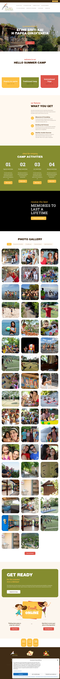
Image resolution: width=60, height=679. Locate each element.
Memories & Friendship (42, 117)
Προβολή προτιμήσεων (51, 674)
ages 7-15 (30, 84)
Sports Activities (8, 169)
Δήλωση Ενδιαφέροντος (30, 43)
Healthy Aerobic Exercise (43, 132)
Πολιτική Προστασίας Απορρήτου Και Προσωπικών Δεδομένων (24, 676)
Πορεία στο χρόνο (11, 81)
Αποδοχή (21, 674)
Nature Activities (52, 169)
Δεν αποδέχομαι (36, 674)
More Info (8, 182)
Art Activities (37, 169)
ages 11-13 (10, 84)
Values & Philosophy (38, 218)
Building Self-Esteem (42, 125)
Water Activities (22, 169)
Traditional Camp (30, 81)
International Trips (49, 80)
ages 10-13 (49, 84)
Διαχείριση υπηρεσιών (18, 670)
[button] (57, 660)
